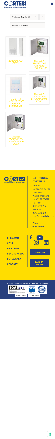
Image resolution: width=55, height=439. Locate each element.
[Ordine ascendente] (42, 17)
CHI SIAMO (13, 238)
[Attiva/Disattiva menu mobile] (52, 3)
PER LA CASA (14, 258)
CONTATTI (12, 264)
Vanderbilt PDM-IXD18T (16, 62)
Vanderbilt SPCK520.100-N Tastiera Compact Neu (16, 102)
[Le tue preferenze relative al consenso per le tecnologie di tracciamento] (50, 434)
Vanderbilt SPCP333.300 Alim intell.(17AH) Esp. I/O (39, 65)
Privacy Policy (21, 295)
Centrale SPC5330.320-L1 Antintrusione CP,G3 (16, 140)
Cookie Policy (34, 295)
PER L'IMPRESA (15, 253)
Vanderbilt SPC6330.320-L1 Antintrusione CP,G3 (39, 98)
